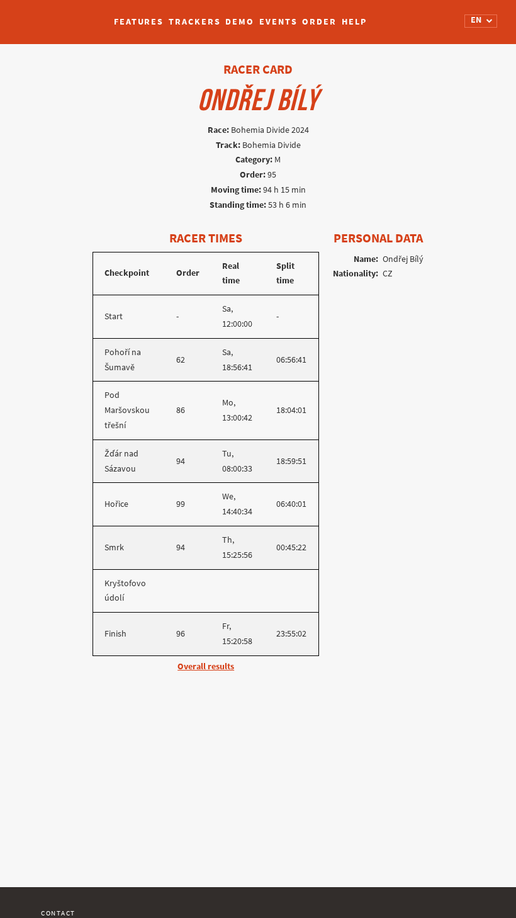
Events (278, 22)
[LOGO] (57, 15)
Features (139, 22)
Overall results (205, 666)
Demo (239, 22)
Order (319, 22)
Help (354, 22)
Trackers (194, 22)
